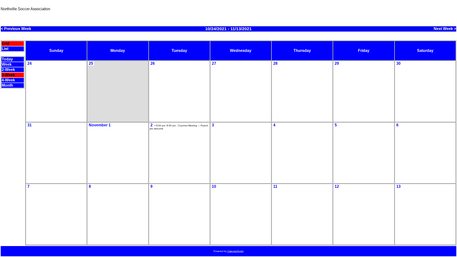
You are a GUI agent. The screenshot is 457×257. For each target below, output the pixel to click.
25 (91, 63)
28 (275, 63)
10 (214, 186)
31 (29, 125)
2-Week (8, 70)
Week (7, 64)
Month (7, 85)
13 (398, 186)
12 (337, 186)
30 (398, 63)
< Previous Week (16, 29)
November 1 (100, 125)
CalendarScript (235, 251)
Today (7, 59)
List (5, 49)
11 (275, 186)
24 (29, 63)
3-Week (8, 75)
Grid (5, 43)
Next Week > (445, 29)
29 (337, 63)
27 (214, 63)
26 (152, 63)
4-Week (8, 80)
